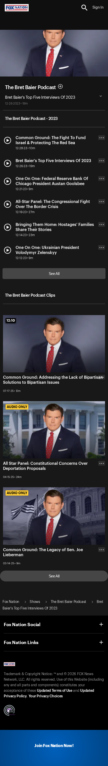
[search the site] (84, 8)
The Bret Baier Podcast (30, 87)
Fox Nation (11, 602)
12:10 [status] (11, 320)
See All (54, 273)
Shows (35, 602)
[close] (101, 397)
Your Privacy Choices (46, 696)
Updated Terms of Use (54, 691)
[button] (84, 8)
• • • (101, 137)
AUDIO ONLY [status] (17, 407)
